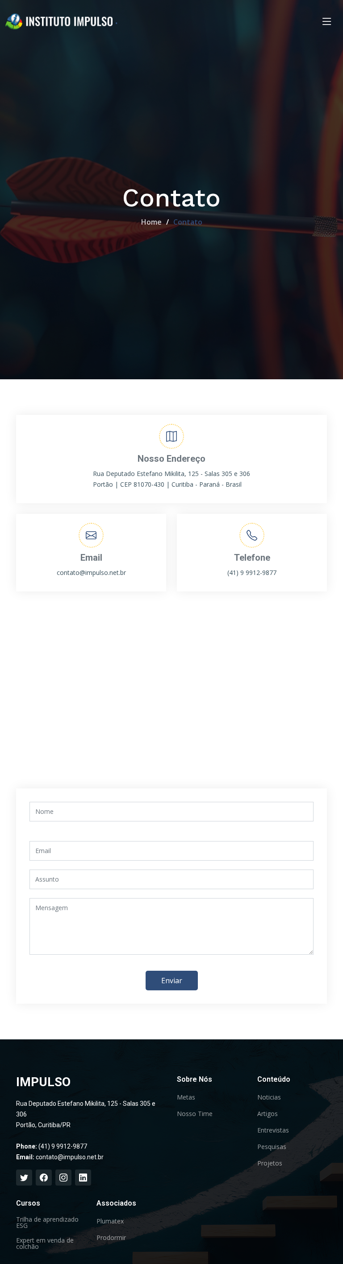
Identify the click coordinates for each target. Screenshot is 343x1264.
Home (151, 222)
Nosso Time (195, 1114)
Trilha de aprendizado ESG (47, 1222)
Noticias (269, 1097)
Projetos (269, 1163)
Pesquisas (271, 1147)
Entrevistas (273, 1130)
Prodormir (111, 1238)
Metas (186, 1097)
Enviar (171, 980)
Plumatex (110, 1221)
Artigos (267, 1114)
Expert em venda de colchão (45, 1243)
